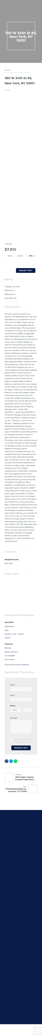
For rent (7, 70)
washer (7, 638)
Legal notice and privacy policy (20, 887)
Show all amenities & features (17, 665)
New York (8, 563)
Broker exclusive (11, 652)
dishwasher (9, 626)
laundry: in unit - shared (14, 634)
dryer (7, 630)
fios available (10, 656)
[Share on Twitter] (11, 761)
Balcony (8, 648)
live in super (9, 659)
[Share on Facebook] (6, 761)
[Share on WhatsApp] (15, 761)
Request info (25, 270)
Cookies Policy (14, 890)
